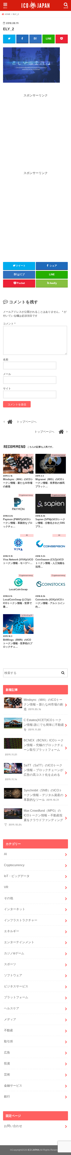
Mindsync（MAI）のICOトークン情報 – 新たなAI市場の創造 (43, 704)
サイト (7, 388)
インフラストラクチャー (20, 920)
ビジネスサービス (16, 986)
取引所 (8, 1041)
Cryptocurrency (14, 865)
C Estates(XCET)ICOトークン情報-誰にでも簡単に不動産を (44, 724)
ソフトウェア (13, 975)
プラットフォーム (16, 997)
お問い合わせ (13, 1126)
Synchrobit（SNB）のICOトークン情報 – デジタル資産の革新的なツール (43, 795)
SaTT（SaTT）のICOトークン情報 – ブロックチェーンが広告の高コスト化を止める (34, 772)
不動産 (8, 1030)
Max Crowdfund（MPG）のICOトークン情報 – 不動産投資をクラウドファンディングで (33, 817)
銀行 (7, 1096)
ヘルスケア (11, 1008)
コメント (9, 323)
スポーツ (10, 964)
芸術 (7, 1074)
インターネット (14, 909)
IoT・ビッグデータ (17, 876)
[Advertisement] (35, 133)
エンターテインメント (19, 942)
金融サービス (13, 1085)
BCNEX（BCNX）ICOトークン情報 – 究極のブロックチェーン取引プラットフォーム (34, 747)
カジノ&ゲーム (14, 953)
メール (7, 373)
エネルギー (11, 931)
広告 (7, 1052)
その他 (8, 898)
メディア (10, 1019)
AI (5, 854)
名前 (5, 359)
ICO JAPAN (33, 1150)
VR (6, 887)
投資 (7, 1063)
